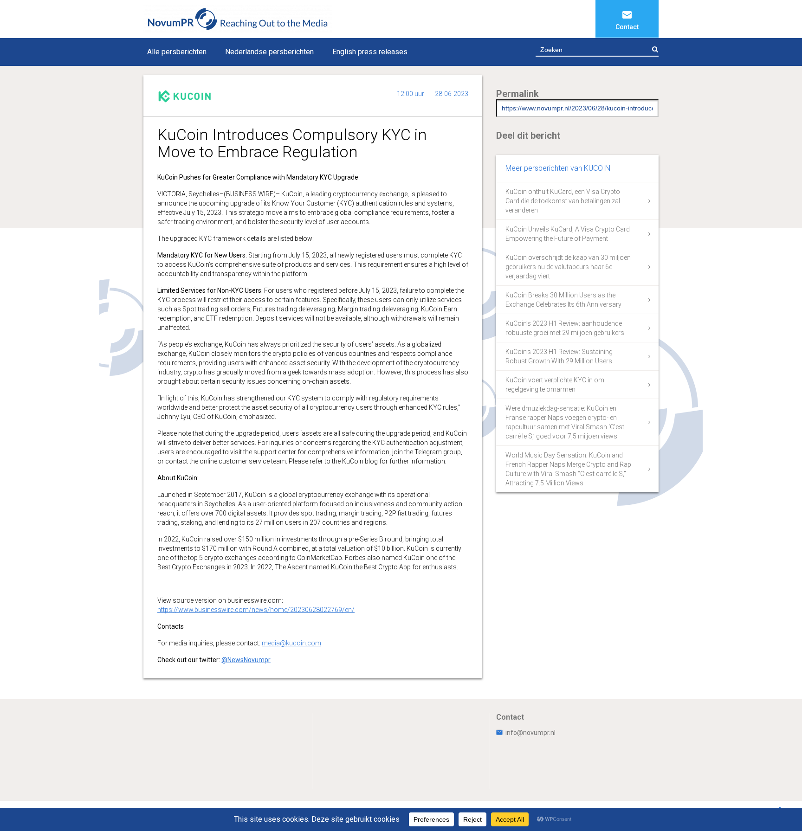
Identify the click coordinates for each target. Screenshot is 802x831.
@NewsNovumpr (246, 660)
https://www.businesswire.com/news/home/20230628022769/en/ (256, 609)
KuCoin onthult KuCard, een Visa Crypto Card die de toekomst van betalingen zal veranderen (562, 201)
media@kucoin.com (291, 643)
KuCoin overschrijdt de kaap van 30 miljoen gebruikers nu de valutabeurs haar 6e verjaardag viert (568, 267)
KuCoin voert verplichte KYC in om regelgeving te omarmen (554, 384)
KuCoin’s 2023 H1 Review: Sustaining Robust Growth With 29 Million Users (559, 356)
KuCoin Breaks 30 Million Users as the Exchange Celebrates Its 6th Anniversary (563, 299)
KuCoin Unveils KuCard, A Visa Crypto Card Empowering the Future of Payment (567, 233)
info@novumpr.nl (530, 732)
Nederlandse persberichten (269, 51)
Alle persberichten (177, 51)
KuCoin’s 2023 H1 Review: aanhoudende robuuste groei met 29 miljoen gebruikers (564, 328)
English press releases (369, 51)
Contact (627, 27)
